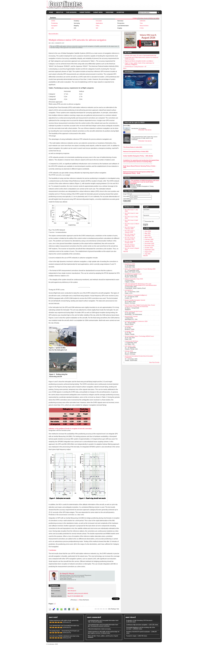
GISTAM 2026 (129, 326)
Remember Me (149, 221)
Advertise (120, 12)
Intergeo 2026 (129, 351)
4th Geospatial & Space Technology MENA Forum (139, 336)
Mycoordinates (53, 34)
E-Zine (142, 28)
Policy (97, 25)
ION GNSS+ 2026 (130, 346)
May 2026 (147, 233)
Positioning (54, 23)
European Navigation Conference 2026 (136, 321)
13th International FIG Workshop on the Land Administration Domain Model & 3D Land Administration (141, 284)
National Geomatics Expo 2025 (134, 279)
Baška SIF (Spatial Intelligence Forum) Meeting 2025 (140, 269)
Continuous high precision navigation (136, 624)
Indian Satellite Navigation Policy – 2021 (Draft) (138, 156)
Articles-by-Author (154, 18)
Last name (126, 198)
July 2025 (147, 253)
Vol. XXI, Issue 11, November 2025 (130, 238)
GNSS (53, 20)
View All (125, 251)
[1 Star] (95, 609)
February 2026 (149, 239)
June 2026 (148, 231)
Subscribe (109, 12)
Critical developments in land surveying (99, 629)
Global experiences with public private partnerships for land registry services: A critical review (103, 632)
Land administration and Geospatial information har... (64, 625)
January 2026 (149, 241)
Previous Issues (143, 18)
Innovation (99, 20)
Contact (135, 18)
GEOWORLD (129, 290)
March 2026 (148, 237)
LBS (52, 28)
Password (146, 215)
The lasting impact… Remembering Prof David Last (64, 631)
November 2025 (149, 245)
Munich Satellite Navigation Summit (135, 300)
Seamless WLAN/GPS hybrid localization (138, 631)
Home (51, 12)
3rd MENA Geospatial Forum (133, 274)
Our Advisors (71, 12)
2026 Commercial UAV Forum (133, 311)
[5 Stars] (106, 609)
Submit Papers (85, 12)
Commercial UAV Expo (131, 341)
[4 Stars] (103, 609)
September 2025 (149, 249)
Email (125, 194)
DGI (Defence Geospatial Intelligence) (136, 295)
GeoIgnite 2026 (129, 331)
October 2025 (149, 247)
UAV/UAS (142, 20)
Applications (99, 23)
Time (141, 23)
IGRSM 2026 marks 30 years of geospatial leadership (140, 55)
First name (126, 196)
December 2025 (149, 243)
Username (146, 209)
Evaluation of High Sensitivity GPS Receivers (139, 620)
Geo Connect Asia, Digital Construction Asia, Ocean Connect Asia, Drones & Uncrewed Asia (140, 305)
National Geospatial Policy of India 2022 (135, 151)
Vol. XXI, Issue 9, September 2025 (130, 245)
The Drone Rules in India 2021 (132, 147)
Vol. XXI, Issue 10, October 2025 (130, 241)
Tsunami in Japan (131, 636)
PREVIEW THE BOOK (144, 130)
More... (125, 68)
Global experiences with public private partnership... (64, 620)
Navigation (54, 25)
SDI (97, 28)
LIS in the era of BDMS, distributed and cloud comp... (64, 636)
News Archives (144, 25)
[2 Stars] (98, 609)
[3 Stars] (101, 609)
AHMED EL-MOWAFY (83, 611)
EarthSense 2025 (130, 264)
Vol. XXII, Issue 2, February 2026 (130, 227)
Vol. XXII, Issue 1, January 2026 (130, 231)
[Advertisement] (140, 105)
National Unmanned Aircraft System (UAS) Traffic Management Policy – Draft (138, 172)
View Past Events (154, 362)
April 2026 (147, 235)
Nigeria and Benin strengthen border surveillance (139, 61)
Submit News (98, 12)
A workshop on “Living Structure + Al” (135, 66)
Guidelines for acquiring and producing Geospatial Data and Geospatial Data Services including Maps (141, 160)
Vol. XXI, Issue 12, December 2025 (130, 234)
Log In (145, 225)
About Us (59, 12)
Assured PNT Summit (131, 316)
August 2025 (148, 251)
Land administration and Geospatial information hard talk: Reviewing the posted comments (103, 625)
